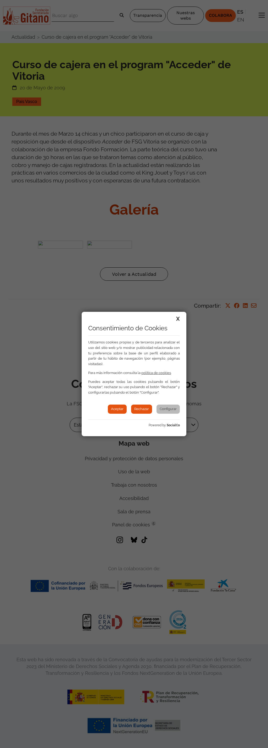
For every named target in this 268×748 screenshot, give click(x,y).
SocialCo (173, 425)
